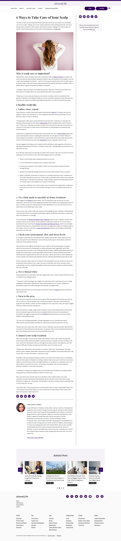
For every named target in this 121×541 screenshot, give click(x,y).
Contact (18, 506)
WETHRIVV (62, 133)
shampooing (43, 123)
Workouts (18, 527)
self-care (57, 29)
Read (21, 8)
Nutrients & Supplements (37, 523)
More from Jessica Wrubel (35, 437)
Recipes (33, 527)
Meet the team (19, 502)
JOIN (90, 8)
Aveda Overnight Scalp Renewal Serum (47, 224)
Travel (80, 515)
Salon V (54, 112)
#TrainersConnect (99, 523)
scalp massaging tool (43, 228)
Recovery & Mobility (21, 523)
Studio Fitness (19, 525)
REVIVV (45, 314)
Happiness (68, 520)
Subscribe (14, 8)
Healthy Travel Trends (84, 520)
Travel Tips (81, 525)
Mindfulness (69, 525)
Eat (32, 515)
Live (26, 483)
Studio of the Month (99, 518)
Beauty (51, 520)
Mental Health (69, 523)
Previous (20, 470)
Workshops (97, 525)
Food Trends (34, 518)
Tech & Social (69, 527)
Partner (30, 483)
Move (18, 515)
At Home (48, 483)
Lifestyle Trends (53, 523)
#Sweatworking (98, 520)
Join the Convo (30, 8)
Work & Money (74, 485)
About (17, 500)
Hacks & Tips (34, 520)
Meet (96, 515)
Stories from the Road (84, 523)
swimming (43, 140)
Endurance (19, 518)
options (57, 289)
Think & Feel (70, 515)
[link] (109, 8)
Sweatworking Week (51, 8)
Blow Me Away (58, 77)
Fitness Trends (20, 520)
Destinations (81, 518)
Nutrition (33, 525)
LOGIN (101, 8)
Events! (40, 8)
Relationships (52, 525)
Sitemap (59, 535)
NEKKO (30, 200)
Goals (67, 518)
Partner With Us (20, 504)
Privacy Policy (51, 535)
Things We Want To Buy (55, 527)
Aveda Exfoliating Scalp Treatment (39, 219)
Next (101, 470)
